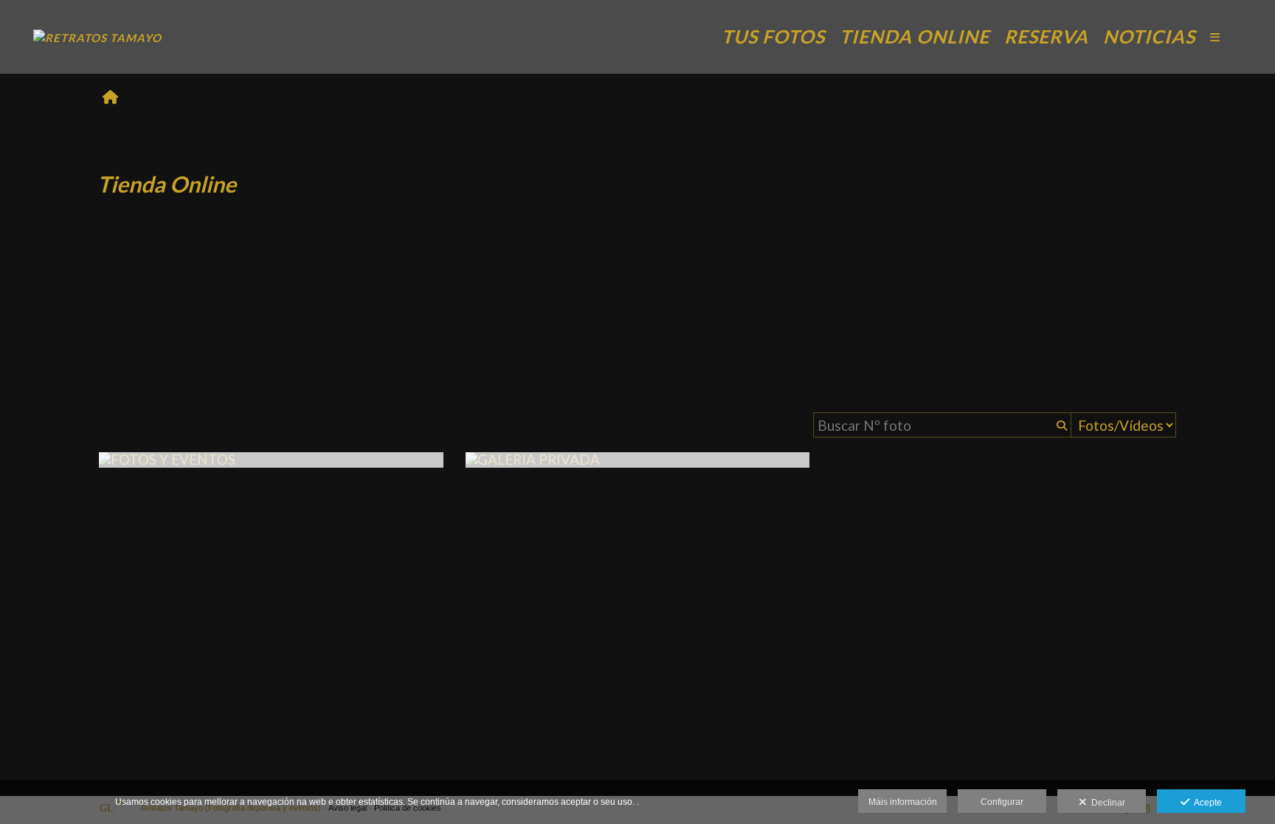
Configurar (1002, 802)
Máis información (902, 802)
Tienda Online (914, 36)
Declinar (1106, 802)
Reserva (1046, 36)
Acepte (1205, 802)
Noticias (1149, 36)
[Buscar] (1060, 424)
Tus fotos (773, 36)
